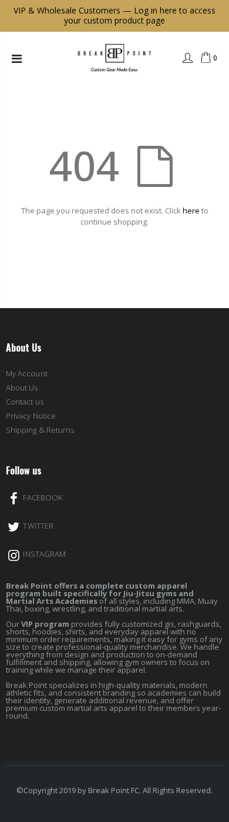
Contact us (24, 401)
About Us (22, 387)
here (191, 210)
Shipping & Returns (40, 430)
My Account (27, 373)
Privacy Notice (31, 415)
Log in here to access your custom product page (139, 15)
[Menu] (17, 58)
